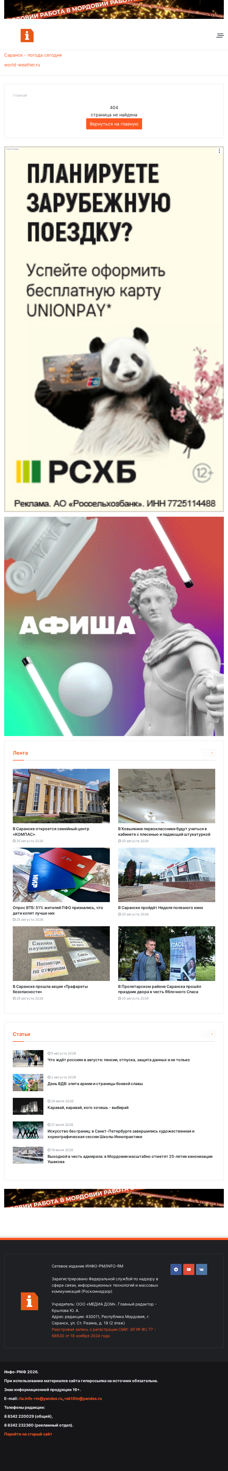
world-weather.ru (22, 64)
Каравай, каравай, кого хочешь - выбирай (88, 1107)
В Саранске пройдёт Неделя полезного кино (160, 907)
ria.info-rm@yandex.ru (41, 1398)
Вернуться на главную (114, 124)
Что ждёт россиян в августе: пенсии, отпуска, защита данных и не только (119, 1059)
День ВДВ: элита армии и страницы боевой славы (95, 1083)
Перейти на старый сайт (28, 1434)
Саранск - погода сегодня (33, 55)
